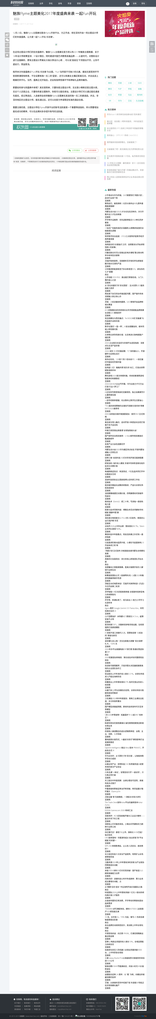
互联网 (89, 3)
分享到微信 (76, 150)
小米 (130, 83)
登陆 (143, 3)
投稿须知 (27, 1006)
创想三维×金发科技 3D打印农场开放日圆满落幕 (124, 458)
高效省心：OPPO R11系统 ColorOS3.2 (122, 135)
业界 (41, 3)
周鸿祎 (140, 95)
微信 (110, 83)
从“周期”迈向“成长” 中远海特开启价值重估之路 (123, 887)
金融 (140, 89)
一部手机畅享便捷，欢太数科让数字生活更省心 (124, 400)
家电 (60, 3)
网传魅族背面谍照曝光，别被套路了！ (122, 142)
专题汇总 (37, 1009)
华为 (120, 100)
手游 (69, 3)
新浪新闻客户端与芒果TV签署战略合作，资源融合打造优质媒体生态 (125, 171)
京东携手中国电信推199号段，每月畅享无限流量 (126, 157)
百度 (120, 83)
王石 (130, 100)
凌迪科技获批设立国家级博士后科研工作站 (122, 479)
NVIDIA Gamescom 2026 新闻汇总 (119, 810)
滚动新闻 (17, 1009)
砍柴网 (31, 3)
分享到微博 (92, 150)
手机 (51, 3)
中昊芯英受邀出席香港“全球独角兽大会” (121, 430)
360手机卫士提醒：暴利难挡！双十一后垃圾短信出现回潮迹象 (126, 164)
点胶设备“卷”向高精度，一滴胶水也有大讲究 (123, 797)
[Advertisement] (56, 138)
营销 (79, 3)
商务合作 (37, 1003)
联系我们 (27, 1003)
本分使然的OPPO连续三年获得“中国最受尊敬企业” (125, 129)
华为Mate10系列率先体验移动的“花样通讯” (124, 114)
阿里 (120, 95)
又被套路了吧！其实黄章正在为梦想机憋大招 (125, 149)
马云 (130, 95)
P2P (120, 89)
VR (110, 100)
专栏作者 (27, 1009)
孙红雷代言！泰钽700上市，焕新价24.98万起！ (124, 832)
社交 (110, 95)
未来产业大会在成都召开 (115, 444)
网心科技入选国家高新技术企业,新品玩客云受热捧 (125, 178)
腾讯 (110, 89)
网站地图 (37, 1006)
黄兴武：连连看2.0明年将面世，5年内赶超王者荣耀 (125, 122)
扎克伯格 (139, 100)
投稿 (134, 3)
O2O (140, 83)
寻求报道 (17, 1006)
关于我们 (17, 1003)
